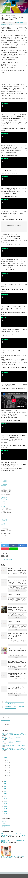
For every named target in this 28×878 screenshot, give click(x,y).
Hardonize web (15, 875)
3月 (7, 772)
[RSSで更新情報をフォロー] (7, 556)
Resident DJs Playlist (21, 22)
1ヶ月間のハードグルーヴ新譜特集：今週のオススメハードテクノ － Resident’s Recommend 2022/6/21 (4, 482)
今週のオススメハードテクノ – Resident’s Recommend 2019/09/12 (14, 702)
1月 (7, 777)
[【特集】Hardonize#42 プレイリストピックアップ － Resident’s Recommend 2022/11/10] (4, 675)
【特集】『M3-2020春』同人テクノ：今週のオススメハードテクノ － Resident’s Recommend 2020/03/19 (17, 609)
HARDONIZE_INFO (7, 857)
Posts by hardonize (5, 720)
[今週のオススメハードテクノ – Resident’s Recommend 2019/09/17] (22, 545)
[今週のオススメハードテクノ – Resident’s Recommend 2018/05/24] (4, 623)
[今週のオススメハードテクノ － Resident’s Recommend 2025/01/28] (4, 596)
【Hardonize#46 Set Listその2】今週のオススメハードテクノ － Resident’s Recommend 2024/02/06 (17, 582)
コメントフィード (6, 825)
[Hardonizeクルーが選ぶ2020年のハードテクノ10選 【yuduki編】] (4, 689)
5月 (7, 767)
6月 (7, 765)
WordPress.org (5, 826)
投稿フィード (5, 823)
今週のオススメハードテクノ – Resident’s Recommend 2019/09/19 (14, 707)
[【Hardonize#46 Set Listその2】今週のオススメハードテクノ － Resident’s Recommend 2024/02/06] (4, 582)
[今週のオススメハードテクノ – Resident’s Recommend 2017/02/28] (4, 663)
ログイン (4, 821)
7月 (7, 762)
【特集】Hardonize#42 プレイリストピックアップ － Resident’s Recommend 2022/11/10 (17, 675)
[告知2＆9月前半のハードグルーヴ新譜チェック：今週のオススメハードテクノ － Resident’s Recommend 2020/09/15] (4, 635)
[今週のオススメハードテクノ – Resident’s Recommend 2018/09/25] (4, 570)
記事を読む (17, 590)
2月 (7, 775)
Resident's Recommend (6, 24)
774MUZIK (5, 836)
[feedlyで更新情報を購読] (4, 556)
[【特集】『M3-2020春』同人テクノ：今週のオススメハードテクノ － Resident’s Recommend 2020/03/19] (4, 609)
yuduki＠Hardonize (7, 559)
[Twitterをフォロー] (2, 556)
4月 (7, 770)
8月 (7, 760)
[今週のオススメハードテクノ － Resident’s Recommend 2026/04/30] (4, 651)
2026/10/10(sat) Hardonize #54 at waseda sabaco (13, 745)
